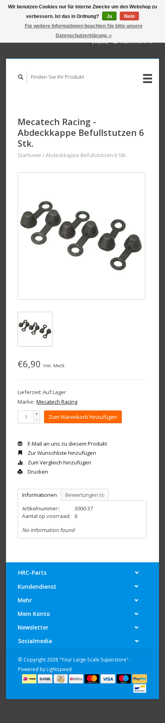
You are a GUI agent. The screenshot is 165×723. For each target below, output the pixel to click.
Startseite (29, 155)
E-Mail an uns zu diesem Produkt (66, 443)
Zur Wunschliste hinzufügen (61, 452)
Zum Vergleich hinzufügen (58, 462)
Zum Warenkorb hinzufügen (82, 416)
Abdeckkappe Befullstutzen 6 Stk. (86, 155)
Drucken (37, 471)
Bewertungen (84, 494)
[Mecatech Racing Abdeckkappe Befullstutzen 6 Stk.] (81, 236)
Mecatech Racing (56, 401)
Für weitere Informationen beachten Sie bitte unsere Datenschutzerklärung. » (84, 30)
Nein (129, 16)
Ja (109, 16)
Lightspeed (59, 669)
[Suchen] (21, 77)
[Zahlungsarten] (30, 678)
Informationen (39, 494)
